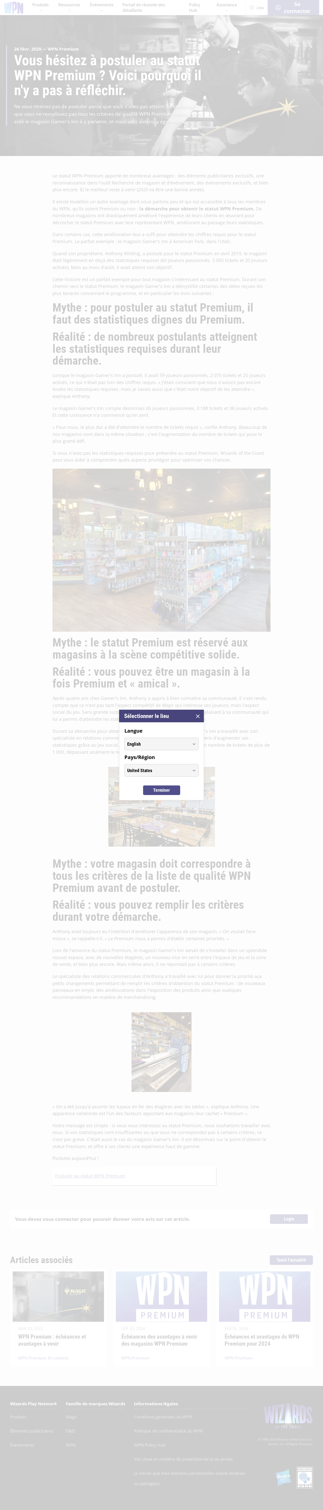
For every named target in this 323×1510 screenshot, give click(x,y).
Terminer (161, 790)
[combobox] (157, 744)
